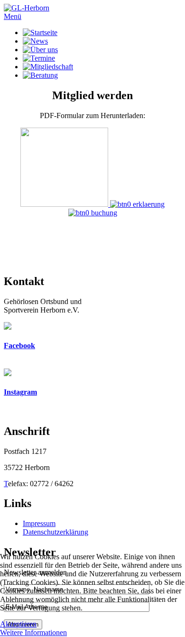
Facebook (19, 346)
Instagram (20, 392)
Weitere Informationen (33, 632)
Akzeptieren (18, 624)
